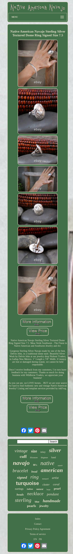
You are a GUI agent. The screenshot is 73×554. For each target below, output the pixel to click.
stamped (45, 479)
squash (60, 465)
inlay (43, 452)
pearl (57, 488)
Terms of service (38, 534)
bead (34, 471)
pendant (53, 494)
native (47, 463)
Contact (37, 524)
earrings (19, 488)
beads (20, 494)
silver (55, 450)
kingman (44, 457)
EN (35, 539)
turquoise (27, 483)
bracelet (20, 470)
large (48, 489)
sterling (23, 500)
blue (37, 501)
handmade (51, 501)
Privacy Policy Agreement (37, 529)
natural (39, 489)
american (52, 470)
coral (56, 484)
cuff (23, 456)
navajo (21, 463)
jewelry (44, 506)
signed (22, 477)
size (34, 451)
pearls (31, 506)
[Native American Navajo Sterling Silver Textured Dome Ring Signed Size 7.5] (38, 63)
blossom (34, 457)
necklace (35, 493)
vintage (21, 450)
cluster (46, 484)
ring (34, 477)
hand (53, 457)
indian (30, 489)
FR (40, 539)
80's (35, 465)
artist (55, 478)
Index (37, 519)
